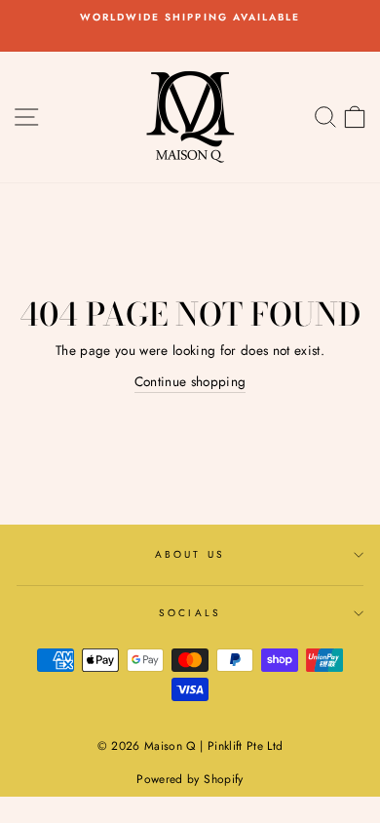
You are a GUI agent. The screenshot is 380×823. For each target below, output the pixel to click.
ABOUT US (189, 554)
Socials (189, 613)
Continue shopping (190, 381)
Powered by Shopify (189, 779)
